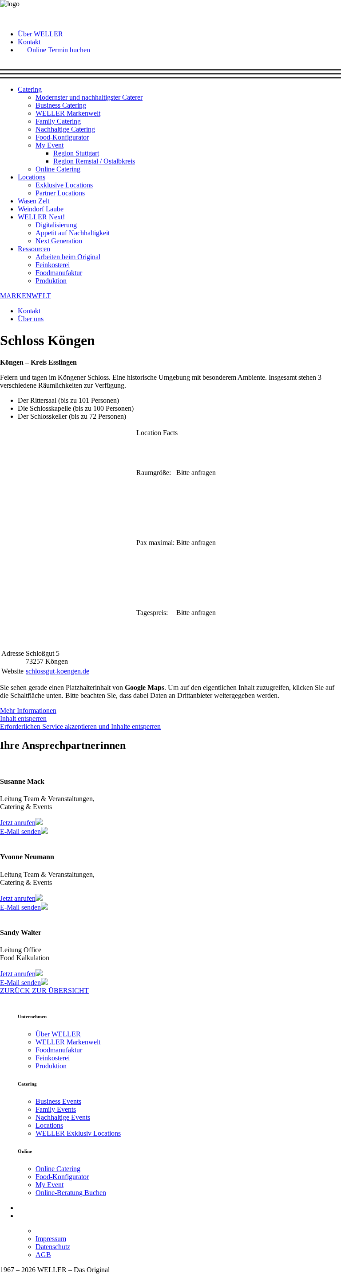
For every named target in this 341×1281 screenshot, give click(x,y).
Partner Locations (60, 193)
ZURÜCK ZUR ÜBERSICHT (44, 990)
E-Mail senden (20, 831)
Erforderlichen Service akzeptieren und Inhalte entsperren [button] (80, 726)
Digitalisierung (56, 225)
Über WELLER (40, 34)
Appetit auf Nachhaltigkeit (73, 233)
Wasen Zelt (33, 201)
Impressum (51, 1238)
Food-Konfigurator (62, 137)
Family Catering (58, 121)
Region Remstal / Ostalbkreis (94, 161)
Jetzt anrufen (18, 822)
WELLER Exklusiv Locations (78, 1133)
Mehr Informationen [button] (28, 710)
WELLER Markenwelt (68, 113)
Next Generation (59, 241)
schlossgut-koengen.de (57, 671)
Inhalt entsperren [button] (23, 718)
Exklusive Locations (64, 185)
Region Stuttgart (76, 153)
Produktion (51, 280)
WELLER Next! (41, 217)
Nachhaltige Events (63, 1117)
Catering (30, 89)
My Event (49, 145)
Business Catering (61, 105)
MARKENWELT (25, 296)
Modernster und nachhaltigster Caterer (89, 97)
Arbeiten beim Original (68, 257)
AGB (43, 1254)
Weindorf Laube (40, 209)
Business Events (58, 1101)
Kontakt (29, 42)
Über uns (31, 319)
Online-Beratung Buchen (71, 1192)
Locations (31, 177)
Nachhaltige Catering (65, 129)
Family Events (56, 1109)
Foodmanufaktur (59, 272)
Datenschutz (53, 1246)
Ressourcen (34, 249)
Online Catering (58, 169)
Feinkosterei (53, 265)
